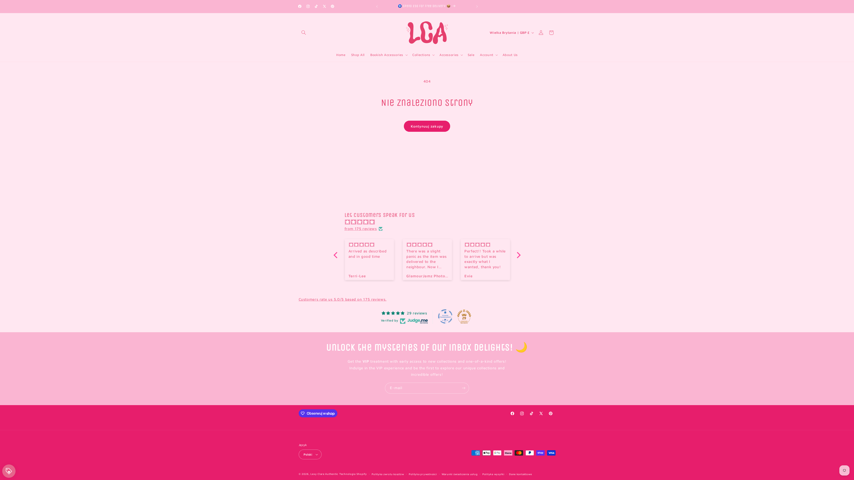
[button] (304, 33)
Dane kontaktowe (520, 474)
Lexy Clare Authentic (324, 473)
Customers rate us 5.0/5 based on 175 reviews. (343, 299)
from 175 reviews (360, 228)
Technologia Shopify (353, 473)
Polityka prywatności (423, 474)
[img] (429, 222)
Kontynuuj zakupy (427, 126)
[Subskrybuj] (464, 388)
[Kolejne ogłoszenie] (477, 6)
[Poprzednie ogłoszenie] (377, 6)
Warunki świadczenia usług (459, 474)
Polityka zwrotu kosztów (388, 474)
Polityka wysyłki (493, 474)
